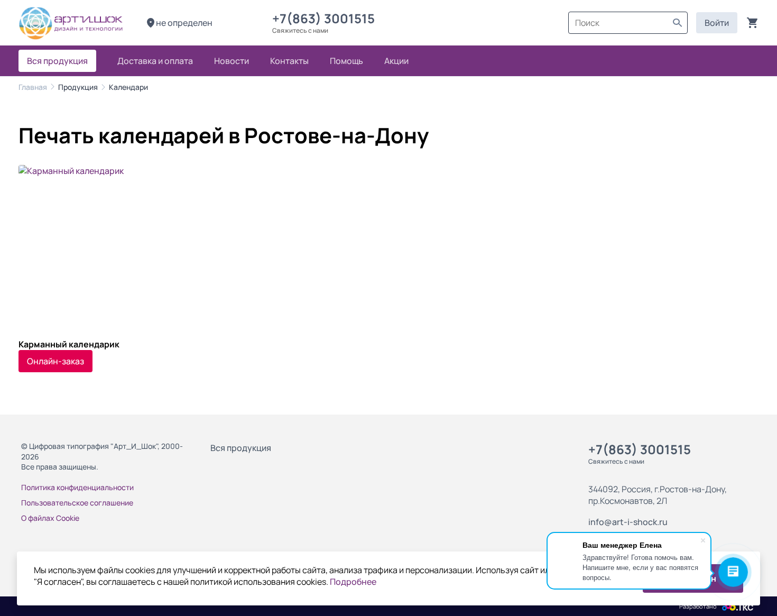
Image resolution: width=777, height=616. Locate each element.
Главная (32, 87)
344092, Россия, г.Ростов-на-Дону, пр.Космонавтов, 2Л (657, 495)
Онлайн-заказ (55, 361)
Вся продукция (240, 448)
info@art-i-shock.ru (628, 522)
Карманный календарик (68, 344)
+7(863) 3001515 (326, 18)
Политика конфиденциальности (77, 487)
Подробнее (353, 581)
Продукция (78, 87)
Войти (717, 23)
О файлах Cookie (50, 518)
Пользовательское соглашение (77, 503)
